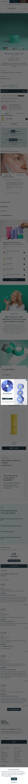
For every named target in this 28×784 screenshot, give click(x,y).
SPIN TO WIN (7, 398)
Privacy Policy (8, 776)
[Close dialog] (26, 380)
